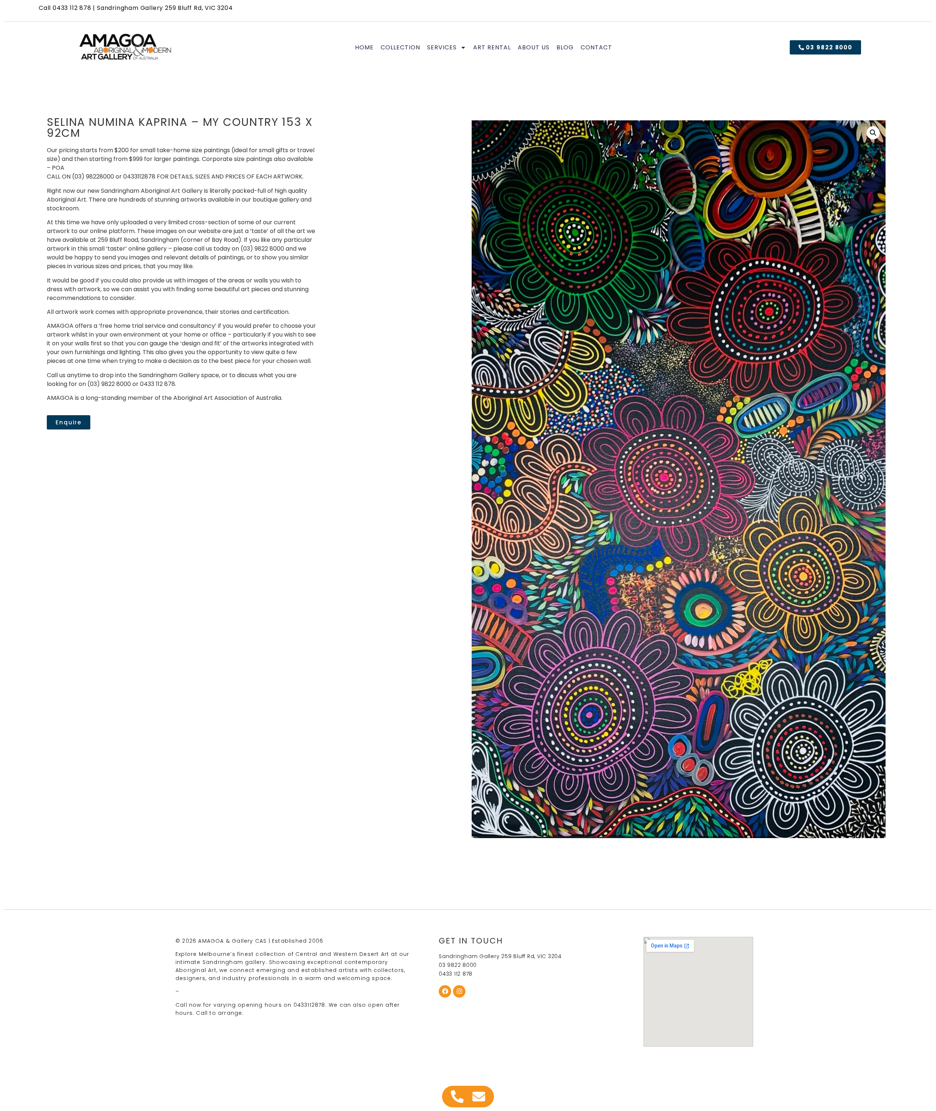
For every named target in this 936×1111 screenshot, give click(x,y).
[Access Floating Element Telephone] (457, 1096)
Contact (596, 47)
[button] (873, 132)
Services (442, 47)
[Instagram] (459, 991)
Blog (565, 47)
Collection (400, 47)
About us (534, 47)
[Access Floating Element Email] (479, 1096)
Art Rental (492, 47)
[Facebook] (445, 991)
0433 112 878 (72, 8)
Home (364, 47)
